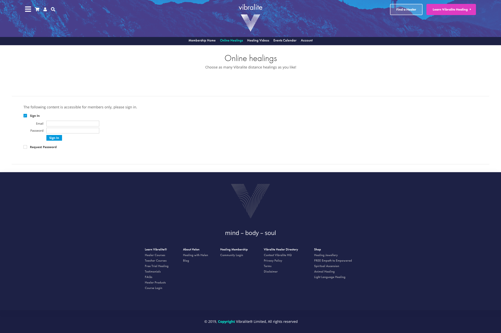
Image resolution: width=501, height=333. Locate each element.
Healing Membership (234, 249)
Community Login (231, 255)
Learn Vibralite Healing (450, 9)
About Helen (191, 249)
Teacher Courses (156, 260)
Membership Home (202, 40)
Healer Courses (155, 255)
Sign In (54, 138)
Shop (317, 249)
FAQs (148, 277)
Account (307, 40)
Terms (267, 266)
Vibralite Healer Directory (281, 249)
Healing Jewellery (326, 255)
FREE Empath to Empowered (333, 260)
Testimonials (153, 271)
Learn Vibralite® (156, 249)
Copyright (226, 321)
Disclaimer (271, 271)
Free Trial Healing (157, 266)
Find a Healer (406, 9)
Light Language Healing (329, 277)
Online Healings (231, 40)
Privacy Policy (273, 260)
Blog (186, 260)
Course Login (153, 288)
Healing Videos (258, 40)
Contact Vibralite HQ (278, 255)
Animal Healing (324, 271)
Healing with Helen (195, 255)
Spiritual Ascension (326, 266)
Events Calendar (284, 40)
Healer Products (155, 282)
